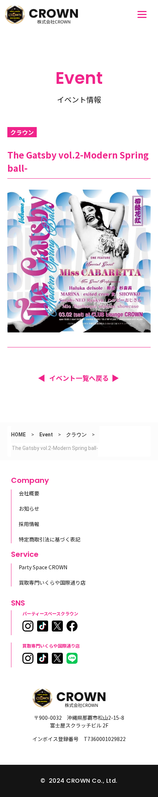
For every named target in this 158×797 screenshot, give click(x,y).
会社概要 (29, 493)
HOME (18, 434)
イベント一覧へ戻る (79, 378)
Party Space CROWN (43, 567)
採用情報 (29, 524)
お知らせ (29, 508)
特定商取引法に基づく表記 (49, 539)
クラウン (76, 434)
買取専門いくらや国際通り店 (52, 582)
